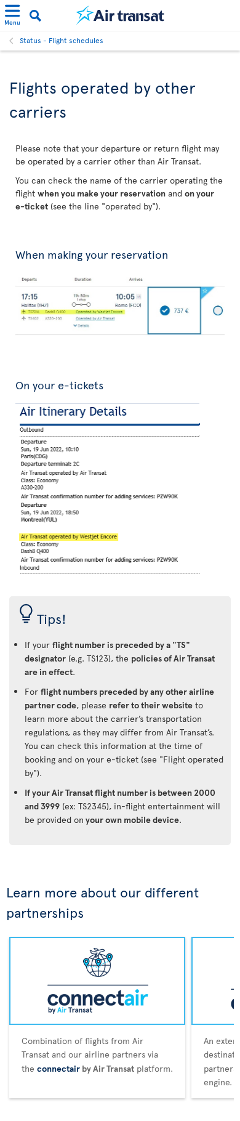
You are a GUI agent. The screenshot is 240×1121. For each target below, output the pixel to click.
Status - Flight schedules (61, 40)
